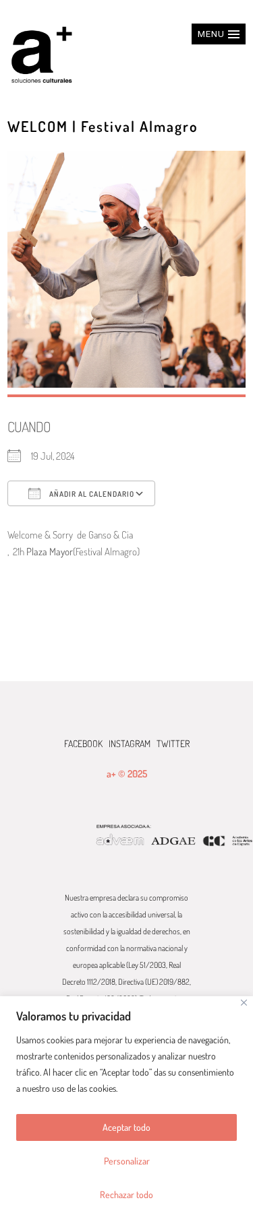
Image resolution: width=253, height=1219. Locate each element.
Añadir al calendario (90, 494)
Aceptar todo (126, 1127)
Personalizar (127, 1160)
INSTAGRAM (129, 743)
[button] (219, 34)
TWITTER (173, 743)
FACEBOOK (83, 743)
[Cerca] (244, 1003)
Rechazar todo (126, 1194)
